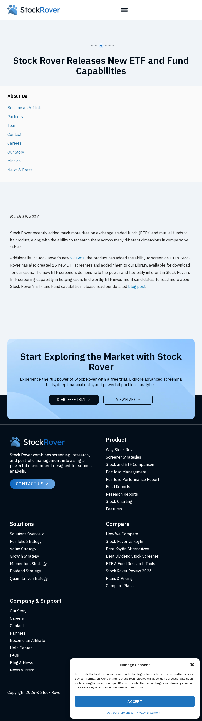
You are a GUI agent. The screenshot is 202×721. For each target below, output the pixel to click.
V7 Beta (77, 258)
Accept (134, 701)
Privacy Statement (148, 712)
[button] (192, 664)
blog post (136, 286)
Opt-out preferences (120, 712)
